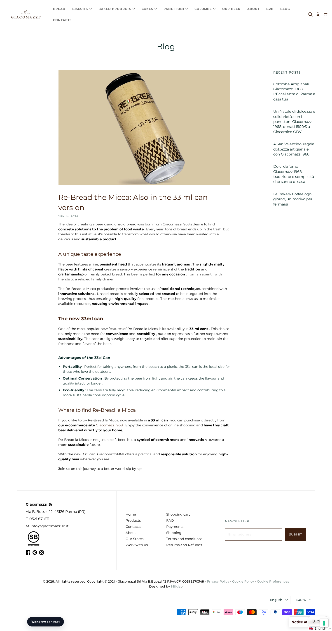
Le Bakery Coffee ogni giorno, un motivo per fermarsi (293, 199)
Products (133, 520)
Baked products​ (114, 9)
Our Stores (134, 539)
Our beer (231, 9)
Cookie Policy (243, 581)
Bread (59, 9)
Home (131, 514)
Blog (285, 9)
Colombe (203, 9)
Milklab (177, 586)
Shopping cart (178, 514)
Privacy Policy (218, 581)
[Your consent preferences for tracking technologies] (324, 623)
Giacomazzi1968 (109, 425)
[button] (320, 628)
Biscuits (80, 9)
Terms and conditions (184, 539)
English (276, 600)
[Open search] (310, 14)
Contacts (62, 20)
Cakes (147, 9)
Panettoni (174, 9)
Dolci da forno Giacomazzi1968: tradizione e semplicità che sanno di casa (293, 174)
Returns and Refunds (184, 545)
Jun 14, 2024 (68, 216)
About (253, 9)
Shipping (173, 533)
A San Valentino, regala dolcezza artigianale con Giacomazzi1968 (293, 149)
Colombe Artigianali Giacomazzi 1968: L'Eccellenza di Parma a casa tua (294, 91)
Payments (174, 526)
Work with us (137, 545)
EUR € (301, 600)
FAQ (170, 520)
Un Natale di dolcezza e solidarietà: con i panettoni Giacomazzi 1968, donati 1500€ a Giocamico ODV (294, 121)
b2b (269, 9)
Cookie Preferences (273, 581)
